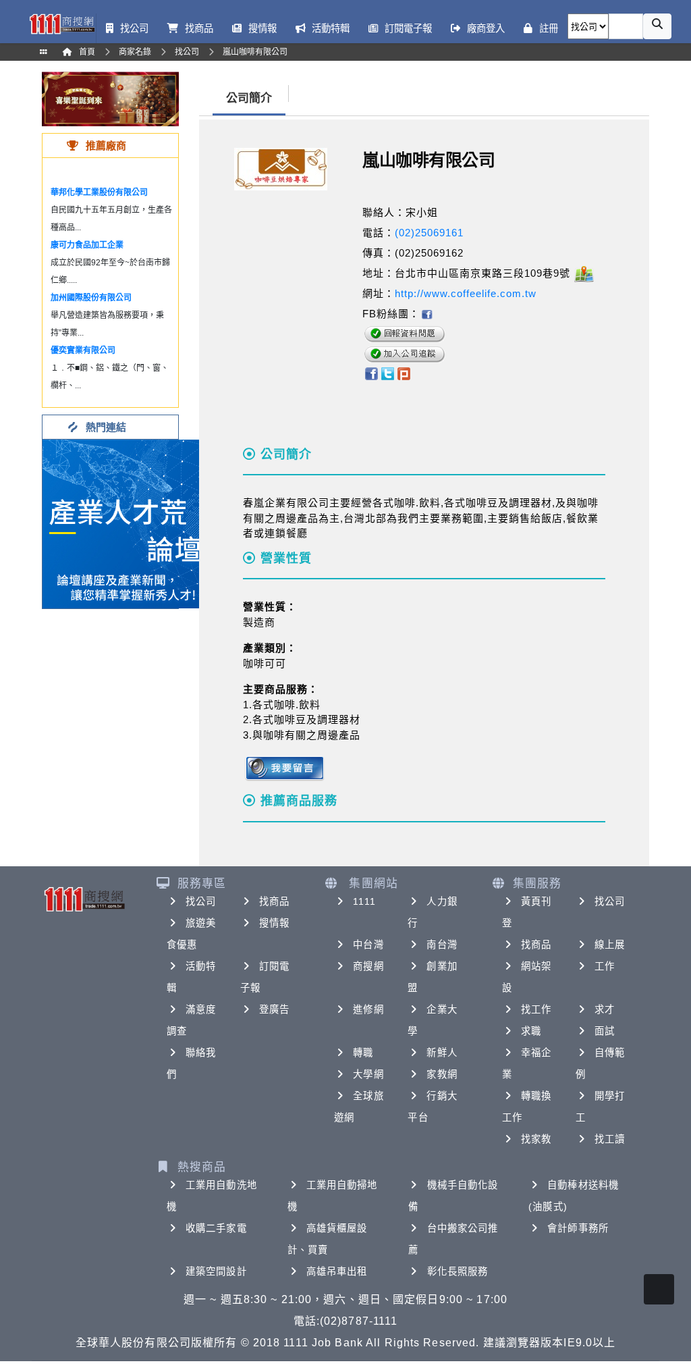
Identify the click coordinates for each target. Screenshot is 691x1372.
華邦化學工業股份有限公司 (99, 192)
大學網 (368, 1074)
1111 (364, 901)
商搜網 (368, 966)
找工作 (536, 1009)
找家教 (536, 1139)
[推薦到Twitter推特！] (387, 372)
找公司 (201, 901)
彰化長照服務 (458, 1271)
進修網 (368, 1009)
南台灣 (441, 944)
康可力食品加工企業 (87, 245)
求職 (531, 1031)
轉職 (363, 1052)
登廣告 (274, 1009)
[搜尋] (657, 26)
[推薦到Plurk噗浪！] (404, 372)
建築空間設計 (216, 1271)
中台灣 (368, 944)
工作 (605, 966)
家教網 (441, 1074)
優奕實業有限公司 (83, 350)
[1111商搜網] (62, 23)
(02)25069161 (429, 232)
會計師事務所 (578, 1228)
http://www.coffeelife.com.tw (465, 293)
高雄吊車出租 (337, 1271)
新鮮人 (441, 1052)
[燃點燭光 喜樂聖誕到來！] (110, 98)
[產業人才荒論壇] (127, 523)
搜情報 (274, 923)
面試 (605, 1031)
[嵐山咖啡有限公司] (426, 313)
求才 (605, 1009)
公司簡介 (249, 98)
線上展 (610, 944)
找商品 (274, 901)
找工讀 (610, 1139)
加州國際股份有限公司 (91, 297)
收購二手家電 (216, 1228)
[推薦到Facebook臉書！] (370, 372)
